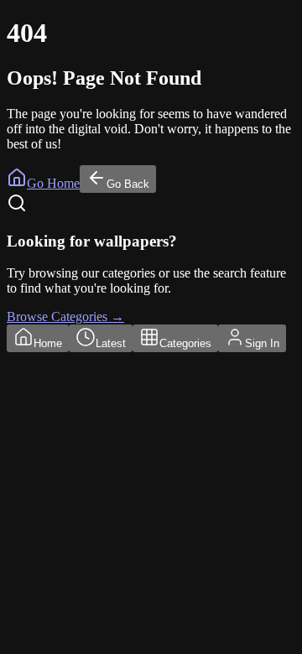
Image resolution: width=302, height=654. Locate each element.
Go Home (53, 183)
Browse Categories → (65, 316)
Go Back (128, 184)
